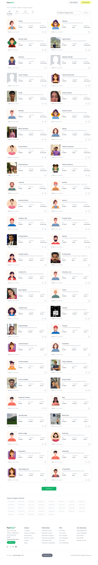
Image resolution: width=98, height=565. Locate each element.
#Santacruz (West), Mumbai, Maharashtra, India (42, 514)
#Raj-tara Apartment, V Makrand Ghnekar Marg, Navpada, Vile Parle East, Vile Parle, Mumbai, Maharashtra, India (42, 501)
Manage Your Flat (81, 540)
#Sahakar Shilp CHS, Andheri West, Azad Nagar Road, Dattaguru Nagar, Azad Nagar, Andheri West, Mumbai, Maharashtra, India (53, 508)
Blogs (25, 543)
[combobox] (68, 13)
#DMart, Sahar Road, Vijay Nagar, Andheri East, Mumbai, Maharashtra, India (42, 511)
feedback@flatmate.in (13, 539)
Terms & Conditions (29, 533)
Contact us (11, 542)
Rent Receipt (80, 538)
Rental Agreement (82, 530)
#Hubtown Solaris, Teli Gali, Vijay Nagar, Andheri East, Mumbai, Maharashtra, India (83, 511)
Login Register (73, 2)
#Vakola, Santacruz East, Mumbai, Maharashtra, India (63, 508)
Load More (49, 488)
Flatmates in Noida (47, 533)
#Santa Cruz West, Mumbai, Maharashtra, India (53, 514)
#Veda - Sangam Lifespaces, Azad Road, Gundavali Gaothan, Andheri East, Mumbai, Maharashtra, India (83, 504)
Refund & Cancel (28, 538)
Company (27, 530)
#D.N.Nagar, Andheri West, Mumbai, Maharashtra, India (53, 504)
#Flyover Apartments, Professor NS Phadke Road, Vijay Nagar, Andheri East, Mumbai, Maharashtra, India (12, 504)
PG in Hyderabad (64, 543)
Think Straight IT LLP (18, 555)
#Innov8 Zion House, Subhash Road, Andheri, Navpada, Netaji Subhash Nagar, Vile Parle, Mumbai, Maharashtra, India (63, 511)
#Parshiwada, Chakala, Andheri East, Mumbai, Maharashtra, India (32, 514)
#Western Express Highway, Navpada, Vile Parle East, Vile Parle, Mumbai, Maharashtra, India (73, 511)
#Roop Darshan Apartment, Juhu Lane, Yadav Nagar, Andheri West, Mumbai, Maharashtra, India (73, 501)
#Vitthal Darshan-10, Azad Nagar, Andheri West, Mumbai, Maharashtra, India (73, 508)
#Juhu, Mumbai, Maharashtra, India (53, 501)
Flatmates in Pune (47, 540)
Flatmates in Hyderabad (48, 543)
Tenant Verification (82, 533)
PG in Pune (62, 540)
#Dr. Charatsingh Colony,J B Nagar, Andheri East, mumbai (42, 508)
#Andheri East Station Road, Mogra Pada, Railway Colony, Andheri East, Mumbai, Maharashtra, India (22, 504)
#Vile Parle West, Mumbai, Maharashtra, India (22, 501)
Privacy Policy (28, 535)
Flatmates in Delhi (46, 530)
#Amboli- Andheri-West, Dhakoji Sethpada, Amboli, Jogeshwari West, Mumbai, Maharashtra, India (22, 508)
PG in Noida (62, 533)
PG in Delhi (62, 530)
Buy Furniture (80, 535)
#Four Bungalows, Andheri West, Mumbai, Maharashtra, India (12, 508)
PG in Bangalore (63, 538)
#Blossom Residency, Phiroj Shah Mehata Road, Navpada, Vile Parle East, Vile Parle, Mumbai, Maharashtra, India (83, 501)
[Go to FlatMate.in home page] (10, 2)
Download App (85, 2)
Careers (26, 540)
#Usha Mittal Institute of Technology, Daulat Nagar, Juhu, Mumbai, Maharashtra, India (22, 514)
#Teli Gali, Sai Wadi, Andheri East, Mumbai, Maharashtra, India (42, 504)
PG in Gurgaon (63, 535)
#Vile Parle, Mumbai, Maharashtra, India (53, 511)
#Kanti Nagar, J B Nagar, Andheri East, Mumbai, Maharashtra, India (83, 508)
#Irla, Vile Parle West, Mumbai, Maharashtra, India (12, 501)
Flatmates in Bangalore (48, 538)
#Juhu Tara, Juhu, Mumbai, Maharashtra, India (32, 511)
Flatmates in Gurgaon (48, 535)
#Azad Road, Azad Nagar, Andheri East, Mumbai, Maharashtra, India (63, 504)
